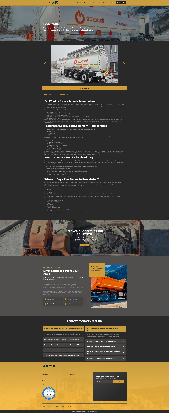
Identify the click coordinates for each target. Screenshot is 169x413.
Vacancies (106, 2)
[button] (45, 64)
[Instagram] (44, 384)
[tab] (49, 94)
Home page (71, 2)
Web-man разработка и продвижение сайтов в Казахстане (84, 411)
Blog (85, 2)
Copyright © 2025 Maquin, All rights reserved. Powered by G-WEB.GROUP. (57, 406)
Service (99, 2)
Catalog (79, 2)
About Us (91, 2)
